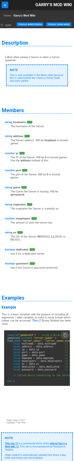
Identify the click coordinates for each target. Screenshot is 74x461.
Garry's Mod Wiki (53, 5)
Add (17, 340)
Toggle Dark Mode (59, 24)
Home (7, 15)
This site (10, 443)
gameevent (13, 337)
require (12, 335)
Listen (26, 337)
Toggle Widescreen (30, 24)
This (35, 320)
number (10, 153)
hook (10, 340)
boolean (10, 249)
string (8, 122)
